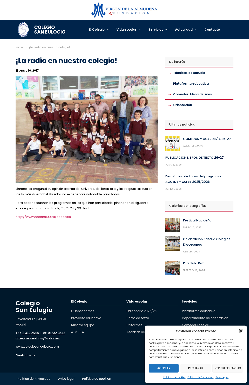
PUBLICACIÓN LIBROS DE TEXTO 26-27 (194, 157)
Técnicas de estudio (189, 73)
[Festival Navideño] (172, 226)
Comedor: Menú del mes (192, 94)
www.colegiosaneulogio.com (37, 346)
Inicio (19, 47)
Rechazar (195, 368)
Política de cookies (174, 377)
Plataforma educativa (191, 83)
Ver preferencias (228, 368)
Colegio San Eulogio (50, 29)
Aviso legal (222, 377)
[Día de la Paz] (172, 269)
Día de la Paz (193, 263)
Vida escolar (127, 29)
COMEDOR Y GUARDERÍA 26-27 (207, 139)
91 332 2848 (30, 333)
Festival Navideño (197, 220)
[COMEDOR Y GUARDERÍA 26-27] (172, 144)
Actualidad (184, 29)
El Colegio (97, 29)
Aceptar (163, 368)
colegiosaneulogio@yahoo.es (38, 338)
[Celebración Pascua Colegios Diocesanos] (172, 244)
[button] (241, 331)
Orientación (182, 105)
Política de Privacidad (201, 377)
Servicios (156, 29)
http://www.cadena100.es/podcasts (43, 217)
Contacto (212, 29)
